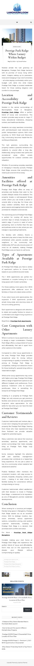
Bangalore (17, 46)
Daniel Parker (22, 61)
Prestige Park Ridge (10, 112)
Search (4, 606)
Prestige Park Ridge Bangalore (12, 564)
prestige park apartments (11, 559)
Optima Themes (22, 662)
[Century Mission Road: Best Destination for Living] (28, 574)
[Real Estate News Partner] (17, 9)
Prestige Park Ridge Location (12, 566)
